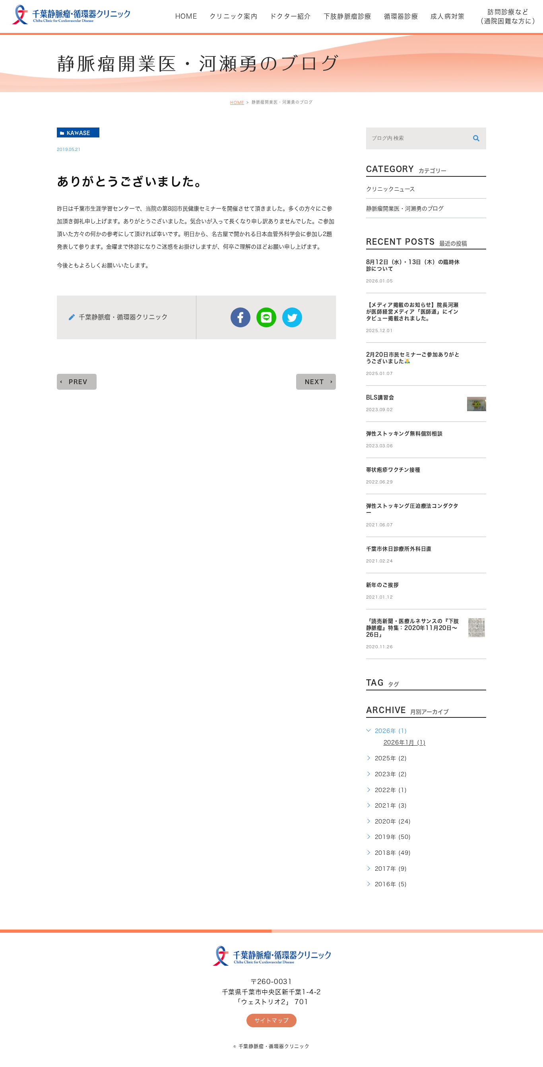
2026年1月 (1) (405, 743)
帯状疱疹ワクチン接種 (393, 469)
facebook (240, 317)
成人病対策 (448, 16)
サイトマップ (271, 1020)
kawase (78, 132)
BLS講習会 (380, 397)
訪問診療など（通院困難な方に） (508, 16)
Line (266, 317)
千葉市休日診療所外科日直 (399, 548)
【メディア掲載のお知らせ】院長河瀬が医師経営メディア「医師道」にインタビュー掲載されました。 (412, 311)
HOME (237, 102)
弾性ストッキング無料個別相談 (404, 433)
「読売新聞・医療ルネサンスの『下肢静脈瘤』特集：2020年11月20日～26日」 (413, 628)
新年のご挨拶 (382, 585)
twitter (292, 317)
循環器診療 (401, 16)
